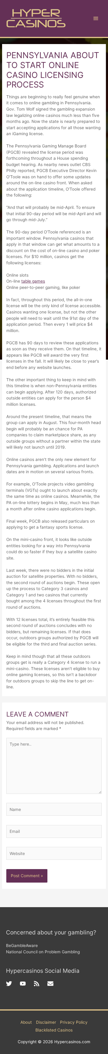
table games (33, 281)
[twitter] (13, 984)
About (26, 1022)
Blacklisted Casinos (54, 1030)
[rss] (40, 984)
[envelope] (51, 984)
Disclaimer (46, 1022)
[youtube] (27, 984)
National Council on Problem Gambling (43, 951)
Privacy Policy (74, 1022)
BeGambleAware (22, 945)
